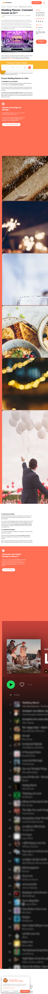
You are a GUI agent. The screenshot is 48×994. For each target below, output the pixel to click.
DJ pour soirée (10, 58)
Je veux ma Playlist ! (8, 569)
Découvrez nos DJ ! (41, 42)
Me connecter (36, 2)
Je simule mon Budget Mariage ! (11, 124)
